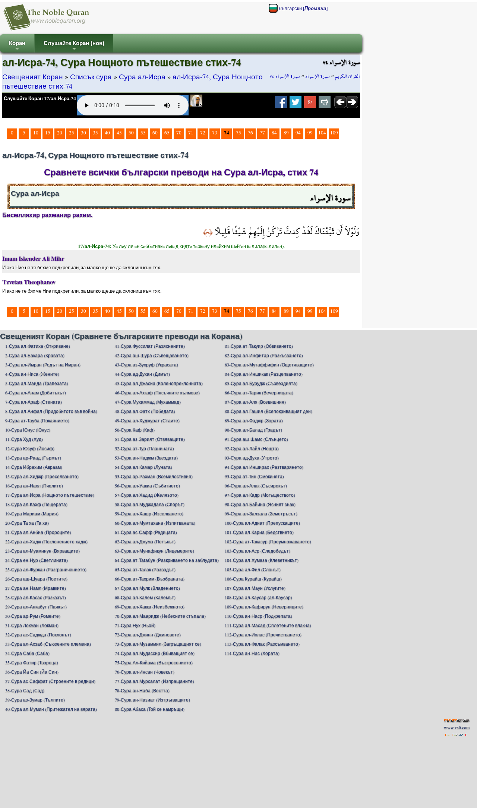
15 (47, 132)
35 (95, 132)
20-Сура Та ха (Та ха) (27, 523)
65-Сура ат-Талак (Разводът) (145, 569)
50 (131, 132)
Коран (17, 46)
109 (334, 132)
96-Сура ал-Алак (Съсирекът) (256, 486)
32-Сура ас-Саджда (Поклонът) (38, 634)
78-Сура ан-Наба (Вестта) (142, 690)
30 (83, 132)
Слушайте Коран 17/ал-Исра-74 (40, 98)
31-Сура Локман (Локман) (32, 625)
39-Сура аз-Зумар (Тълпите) (35, 700)
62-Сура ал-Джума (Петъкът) (145, 541)
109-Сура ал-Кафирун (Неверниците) (264, 607)
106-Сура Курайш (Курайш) (253, 579)
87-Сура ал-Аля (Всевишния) (255, 402)
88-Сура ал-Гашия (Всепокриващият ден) (268, 411)
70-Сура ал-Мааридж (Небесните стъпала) (160, 616)
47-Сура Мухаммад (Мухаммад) (148, 402)
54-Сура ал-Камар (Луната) (143, 467)
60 (155, 132)
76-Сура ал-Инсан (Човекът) (144, 672)
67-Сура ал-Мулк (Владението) (147, 588)
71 (190, 132)
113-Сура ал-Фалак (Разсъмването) (262, 644)
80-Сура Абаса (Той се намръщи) (149, 709)
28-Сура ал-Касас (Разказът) (35, 597)
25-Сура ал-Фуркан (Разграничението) (45, 569)
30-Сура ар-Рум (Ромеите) (32, 616)
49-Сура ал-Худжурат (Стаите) (147, 420)
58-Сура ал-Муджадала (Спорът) (149, 504)
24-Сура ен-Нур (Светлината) (36, 560)
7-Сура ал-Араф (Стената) (33, 402)
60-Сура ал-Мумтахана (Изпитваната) (155, 523)
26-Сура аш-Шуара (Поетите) (36, 579)
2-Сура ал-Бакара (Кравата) (34, 355)
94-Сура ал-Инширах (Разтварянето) (264, 467)
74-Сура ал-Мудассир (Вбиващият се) (155, 653)
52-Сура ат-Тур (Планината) (144, 448)
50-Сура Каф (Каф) (135, 430)
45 (119, 132)
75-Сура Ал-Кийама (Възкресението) (154, 662)
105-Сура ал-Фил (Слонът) (253, 569)
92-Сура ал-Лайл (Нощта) (252, 448)
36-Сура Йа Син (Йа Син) (32, 672)
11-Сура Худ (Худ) (24, 439)
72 (202, 132)
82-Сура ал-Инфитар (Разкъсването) (264, 355)
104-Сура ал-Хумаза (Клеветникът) (261, 560)
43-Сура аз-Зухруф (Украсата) (146, 365)
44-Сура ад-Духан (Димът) (142, 374)
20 (59, 132)
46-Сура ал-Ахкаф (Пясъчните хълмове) (157, 392)
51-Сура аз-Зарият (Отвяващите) (150, 439)
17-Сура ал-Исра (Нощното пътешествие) (49, 495)
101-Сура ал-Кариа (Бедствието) (259, 532)
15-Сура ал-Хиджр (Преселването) (42, 476)
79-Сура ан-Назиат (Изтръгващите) (152, 700)
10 (35, 132)
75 (238, 132)
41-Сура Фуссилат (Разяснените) (150, 346)
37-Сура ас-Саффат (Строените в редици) (50, 681)
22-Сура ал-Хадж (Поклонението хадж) (46, 541)
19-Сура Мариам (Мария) (32, 513)
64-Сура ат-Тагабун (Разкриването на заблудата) (167, 560)
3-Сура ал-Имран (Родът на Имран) (42, 365)
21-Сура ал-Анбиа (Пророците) (38, 532)
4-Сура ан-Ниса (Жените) (32, 374)
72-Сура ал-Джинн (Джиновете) (148, 634)
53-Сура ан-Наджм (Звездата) (146, 458)
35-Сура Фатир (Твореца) (31, 662)
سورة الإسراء (317, 76)
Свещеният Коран (32, 76)
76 (250, 132)
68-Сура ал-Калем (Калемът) (145, 597)
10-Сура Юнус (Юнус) (27, 430)
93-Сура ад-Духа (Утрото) (252, 458)
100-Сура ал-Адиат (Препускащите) (262, 523)
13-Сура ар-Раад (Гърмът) (33, 458)
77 (262, 132)
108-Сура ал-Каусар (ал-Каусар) (258, 597)
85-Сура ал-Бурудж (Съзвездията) (261, 383)
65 (167, 132)
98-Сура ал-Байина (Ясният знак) (260, 504)
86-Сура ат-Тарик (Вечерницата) (259, 392)
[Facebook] (281, 104)
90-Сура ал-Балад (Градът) (253, 430)
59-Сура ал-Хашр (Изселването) (149, 513)
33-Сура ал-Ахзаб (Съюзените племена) (48, 644)
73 (214, 132)
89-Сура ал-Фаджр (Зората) (254, 420)
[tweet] (295, 104)
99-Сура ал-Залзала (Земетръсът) (261, 513)
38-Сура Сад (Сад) (24, 690)
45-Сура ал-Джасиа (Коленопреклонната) (159, 383)
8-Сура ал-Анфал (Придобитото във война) (51, 411)
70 (178, 132)
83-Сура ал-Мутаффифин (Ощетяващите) (269, 365)
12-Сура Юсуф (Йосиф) (29, 448)
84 (274, 132)
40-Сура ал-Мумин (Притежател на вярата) (51, 709)
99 (310, 132)
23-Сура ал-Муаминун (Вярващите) (42, 551)
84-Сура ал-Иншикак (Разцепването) (264, 374)
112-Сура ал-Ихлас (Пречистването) (263, 634)
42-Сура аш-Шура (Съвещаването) (152, 355)
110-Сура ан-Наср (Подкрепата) (258, 616)
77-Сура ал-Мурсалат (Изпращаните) (154, 681)
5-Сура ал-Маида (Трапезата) (36, 383)
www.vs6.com (457, 727)
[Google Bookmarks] (310, 104)
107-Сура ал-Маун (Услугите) (255, 588)
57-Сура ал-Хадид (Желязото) (147, 495)
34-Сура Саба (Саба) (27, 653)
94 (298, 132)
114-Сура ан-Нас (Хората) (252, 653)
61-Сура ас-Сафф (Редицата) (146, 532)
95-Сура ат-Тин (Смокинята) (254, 476)
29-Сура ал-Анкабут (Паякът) (36, 607)
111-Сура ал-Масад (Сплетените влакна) (268, 625)
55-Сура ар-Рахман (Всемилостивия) (154, 476)
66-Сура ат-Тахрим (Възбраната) (149, 579)
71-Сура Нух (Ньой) (135, 625)
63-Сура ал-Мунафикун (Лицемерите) (154, 551)
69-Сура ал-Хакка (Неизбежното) (149, 607)
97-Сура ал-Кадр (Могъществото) (260, 495)
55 (143, 132)
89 (286, 132)
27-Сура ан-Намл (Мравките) (35, 588)
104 (322, 132)
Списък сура (91, 76)
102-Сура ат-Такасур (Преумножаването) (268, 541)
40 (107, 132)
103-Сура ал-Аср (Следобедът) (257, 551)
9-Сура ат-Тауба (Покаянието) (37, 420)
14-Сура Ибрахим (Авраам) (33, 467)
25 (71, 132)
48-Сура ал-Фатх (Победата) (145, 411)
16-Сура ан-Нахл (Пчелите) (34, 486)
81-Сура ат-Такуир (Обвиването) (259, 346)
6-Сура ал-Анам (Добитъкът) (35, 392)
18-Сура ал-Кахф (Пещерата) (36, 504)
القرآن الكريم (347, 76)
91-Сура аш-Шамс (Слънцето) (256, 439)
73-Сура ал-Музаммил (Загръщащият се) (158, 644)
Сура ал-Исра (142, 76)
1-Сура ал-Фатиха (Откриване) (37, 346)
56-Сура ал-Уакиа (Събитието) (147, 486)
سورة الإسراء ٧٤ (285, 76)
